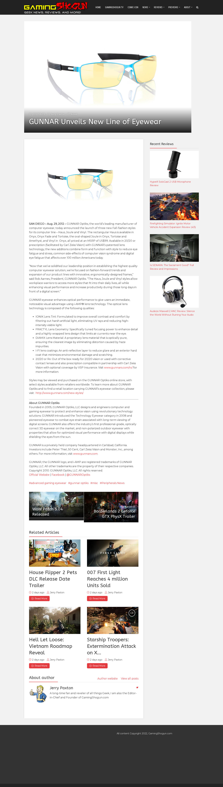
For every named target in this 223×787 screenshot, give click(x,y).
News (145, 7)
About (187, 7)
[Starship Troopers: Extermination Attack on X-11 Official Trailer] (112, 620)
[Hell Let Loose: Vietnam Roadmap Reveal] (54, 620)
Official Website (39, 474)
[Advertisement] (174, 373)
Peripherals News (113, 483)
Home (98, 7)
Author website (107, 678)
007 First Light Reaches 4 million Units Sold (107, 578)
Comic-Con (133, 7)
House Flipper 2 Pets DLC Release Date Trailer (53, 578)
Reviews (158, 7)
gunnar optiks (79, 483)
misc (95, 483)
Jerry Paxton (58, 114)
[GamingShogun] (56, 7)
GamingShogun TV (114, 7)
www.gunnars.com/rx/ (118, 367)
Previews (173, 7)
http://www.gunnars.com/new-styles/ (59, 393)
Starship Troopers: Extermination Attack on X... (111, 646)
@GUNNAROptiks (78, 474)
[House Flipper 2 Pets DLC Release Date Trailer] (54, 553)
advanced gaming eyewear (48, 483)
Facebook (58, 474)
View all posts (129, 678)
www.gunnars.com (85, 453)
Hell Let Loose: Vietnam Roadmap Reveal (50, 646)
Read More (41, 598)
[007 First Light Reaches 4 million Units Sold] (112, 553)
